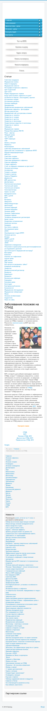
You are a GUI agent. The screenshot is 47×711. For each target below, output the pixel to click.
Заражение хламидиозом (12, 245)
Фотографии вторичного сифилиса (15, 88)
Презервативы (9, 105)
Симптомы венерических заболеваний (17, 149)
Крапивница (9, 487)
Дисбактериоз (9, 182)
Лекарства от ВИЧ (12, 581)
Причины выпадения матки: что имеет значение (21, 638)
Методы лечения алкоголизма (16, 537)
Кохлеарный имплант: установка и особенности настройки (21, 586)
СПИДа (30, 388)
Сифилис (9, 456)
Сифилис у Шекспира (13, 659)
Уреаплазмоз (10, 473)
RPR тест (7, 154)
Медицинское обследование (13, 290)
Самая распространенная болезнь (17, 649)
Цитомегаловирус (11, 477)
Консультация (11, 32)
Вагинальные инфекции (12, 278)
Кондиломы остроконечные (13, 221)
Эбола (8, 657)
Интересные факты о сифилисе (16, 589)
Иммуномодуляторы (11, 203)
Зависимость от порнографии (15, 535)
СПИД (25, 432)
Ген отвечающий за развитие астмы (17, 683)
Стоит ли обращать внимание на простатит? (19, 166)
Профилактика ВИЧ (12, 583)
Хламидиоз (9, 464)
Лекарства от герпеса (11, 125)
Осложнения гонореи (11, 99)
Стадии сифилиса (10, 164)
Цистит (8, 493)
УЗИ (5, 141)
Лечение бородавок (10, 209)
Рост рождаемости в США (14, 612)
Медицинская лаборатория (13, 292)
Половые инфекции (10, 103)
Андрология (8, 298)
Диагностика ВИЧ (11, 579)
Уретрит (8, 495)
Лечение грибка (9, 211)
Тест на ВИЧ (8, 137)
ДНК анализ (8, 260)
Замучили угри (11, 596)
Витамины (7, 200)
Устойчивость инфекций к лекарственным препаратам (19, 558)
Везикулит (7, 272)
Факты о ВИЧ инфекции (13, 573)
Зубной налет (8, 241)
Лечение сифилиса (12, 458)
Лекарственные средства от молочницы (17, 123)
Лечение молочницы (11, 168)
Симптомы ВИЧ (11, 577)
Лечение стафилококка (12, 213)
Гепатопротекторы (10, 190)
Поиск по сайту (9, 300)
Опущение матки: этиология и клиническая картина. (23, 642)
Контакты (9, 35)
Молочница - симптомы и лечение (17, 624)
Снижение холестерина (13, 634)
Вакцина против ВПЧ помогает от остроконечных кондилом (22, 562)
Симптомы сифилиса (11, 158)
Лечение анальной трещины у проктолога (19, 565)
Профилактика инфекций (14, 620)
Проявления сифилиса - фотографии (16, 109)
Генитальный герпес (11, 186)
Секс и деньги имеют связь (15, 528)
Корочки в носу (11, 547)
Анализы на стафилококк (12, 257)
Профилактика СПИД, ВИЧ (25, 440)
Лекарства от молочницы (12, 121)
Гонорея (8, 460)
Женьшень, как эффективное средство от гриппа (22, 647)
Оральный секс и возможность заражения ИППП (20, 150)
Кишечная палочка (10, 223)
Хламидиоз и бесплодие (14, 626)
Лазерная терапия (10, 215)
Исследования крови (11, 229)
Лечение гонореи (11, 462)
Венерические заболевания (15, 622)
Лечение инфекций (10, 207)
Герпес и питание (11, 671)
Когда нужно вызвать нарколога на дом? (17, 96)
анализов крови (18, 323)
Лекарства (7, 268)
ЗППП (6, 243)
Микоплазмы (10, 632)
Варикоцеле (8, 274)
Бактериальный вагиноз (12, 286)
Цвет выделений (10, 90)
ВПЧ (5, 198)
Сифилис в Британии (13, 630)
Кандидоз (7, 225)
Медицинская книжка (11, 82)
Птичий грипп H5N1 (12, 636)
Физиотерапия (9, 147)
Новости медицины (22, 64)
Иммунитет (8, 202)
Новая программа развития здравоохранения (21, 598)
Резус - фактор (9, 133)
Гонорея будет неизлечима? (15, 673)
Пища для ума (10, 539)
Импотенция (8, 205)
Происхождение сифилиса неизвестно (18, 608)
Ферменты (7, 145)
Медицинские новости (11, 86)
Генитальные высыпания (12, 184)
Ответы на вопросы (22, 59)
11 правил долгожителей (14, 669)
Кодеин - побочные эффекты (15, 530)
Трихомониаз (10, 481)
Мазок (6, 294)
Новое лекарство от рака (14, 526)
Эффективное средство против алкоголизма (20, 553)
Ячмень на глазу (11, 661)
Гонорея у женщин (10, 172)
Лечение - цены (11, 29)
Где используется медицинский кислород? (18, 251)
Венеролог (7, 276)
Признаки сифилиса (12, 651)
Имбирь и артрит (11, 667)
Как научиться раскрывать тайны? (15, 264)
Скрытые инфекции (10, 162)
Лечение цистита (10, 235)
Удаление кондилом (12, 551)
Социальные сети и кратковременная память (20, 534)
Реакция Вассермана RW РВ (14, 131)
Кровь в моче (8, 219)
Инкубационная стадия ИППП (14, 233)
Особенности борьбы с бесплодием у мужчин (19, 97)
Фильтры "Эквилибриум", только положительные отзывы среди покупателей (22, 568)
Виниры (7, 237)
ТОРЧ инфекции (9, 139)
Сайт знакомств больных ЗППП (16, 555)
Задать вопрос (21, 53)
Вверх (43, 707)
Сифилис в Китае (11, 681)
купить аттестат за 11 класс (24, 518)
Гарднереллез (10, 479)
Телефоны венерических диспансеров (17, 217)
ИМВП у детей (9, 239)
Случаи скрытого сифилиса (15, 614)
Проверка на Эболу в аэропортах (17, 655)
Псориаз (8, 497)
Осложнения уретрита (11, 101)
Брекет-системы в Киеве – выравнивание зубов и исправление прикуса (22, 601)
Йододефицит (10, 541)
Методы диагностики (11, 111)
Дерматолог (8, 178)
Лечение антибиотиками (12, 296)
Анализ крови (8, 258)
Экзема (8, 485)
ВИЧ (34, 406)
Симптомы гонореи (10, 156)
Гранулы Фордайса (10, 176)
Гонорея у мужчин (10, 174)
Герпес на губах (9, 192)
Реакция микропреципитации (13, 152)
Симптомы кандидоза (11, 80)
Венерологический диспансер (14, 270)
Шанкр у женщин (10, 143)
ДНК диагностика (10, 180)
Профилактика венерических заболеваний (18, 107)
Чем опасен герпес (12, 618)
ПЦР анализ (8, 262)
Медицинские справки (11, 129)
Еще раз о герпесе (12, 677)
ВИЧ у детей (8, 196)
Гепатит (8, 503)
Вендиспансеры (11, 549)
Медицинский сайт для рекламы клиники (18, 113)
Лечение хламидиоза (13, 466)
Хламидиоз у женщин (13, 675)
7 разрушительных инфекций (15, 571)
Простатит (9, 499)
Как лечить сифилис (11, 227)
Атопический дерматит (13, 489)
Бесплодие (8, 284)
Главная (9, 20)
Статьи (21, 70)
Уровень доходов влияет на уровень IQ (19, 532)
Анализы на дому (21, 47)
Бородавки (8, 280)
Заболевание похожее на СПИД (16, 663)
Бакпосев (7, 255)
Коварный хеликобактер (12, 266)
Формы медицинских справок (14, 94)
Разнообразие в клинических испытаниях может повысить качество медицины (22, 605)
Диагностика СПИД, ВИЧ (25, 438)
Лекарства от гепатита (11, 115)
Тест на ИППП (21, 41)
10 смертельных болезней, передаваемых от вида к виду (23, 591)
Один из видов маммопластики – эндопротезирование (17, 644)
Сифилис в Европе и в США (15, 628)
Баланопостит (9, 288)
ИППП (6, 231)
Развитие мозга (11, 594)
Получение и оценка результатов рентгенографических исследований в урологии (22, 248)
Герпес (8, 501)
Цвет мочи (7, 92)
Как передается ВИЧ (12, 575)
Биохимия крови (9, 282)
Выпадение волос (10, 194)
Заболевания (10, 23)
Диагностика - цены (13, 26)
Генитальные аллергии (12, 188)
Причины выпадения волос (15, 610)
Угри (7, 470)
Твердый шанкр (9, 135)
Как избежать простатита (14, 685)
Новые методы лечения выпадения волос (19, 524)
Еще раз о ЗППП (11, 653)
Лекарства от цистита (11, 119)
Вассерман (8, 253)
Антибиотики (8, 170)
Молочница (9, 475)
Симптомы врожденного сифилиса (15, 160)
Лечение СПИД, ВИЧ (25, 436)
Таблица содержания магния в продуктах (19, 679)
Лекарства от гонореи (11, 117)
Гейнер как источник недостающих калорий (20, 522)
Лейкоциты (8, 127)
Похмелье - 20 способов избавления (18, 665)
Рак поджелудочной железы (15, 545)
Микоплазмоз (10, 472)
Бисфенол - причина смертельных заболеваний (21, 543)
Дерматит (9, 483)
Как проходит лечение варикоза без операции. (21, 640)
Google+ (7, 445)
